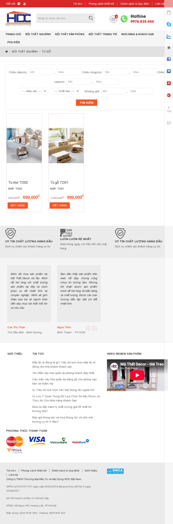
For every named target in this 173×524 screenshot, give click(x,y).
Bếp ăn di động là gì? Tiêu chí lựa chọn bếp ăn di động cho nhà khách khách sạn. (63, 364)
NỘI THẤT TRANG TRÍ (103, 34)
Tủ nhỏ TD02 (18, 182)
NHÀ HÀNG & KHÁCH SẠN (137, 34)
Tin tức (77, 3)
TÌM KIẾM (86, 102)
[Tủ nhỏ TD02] (24, 145)
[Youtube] (169, 86)
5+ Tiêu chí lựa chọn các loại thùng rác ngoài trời (63, 390)
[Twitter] (169, 74)
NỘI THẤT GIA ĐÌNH (38, 34)
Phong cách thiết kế (101, 3)
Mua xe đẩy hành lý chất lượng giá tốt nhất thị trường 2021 (61, 409)
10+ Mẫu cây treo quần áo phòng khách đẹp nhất (63, 373)
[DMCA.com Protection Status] (115, 471)
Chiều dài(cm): (18, 72)
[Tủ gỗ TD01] (66, 145)
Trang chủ (13, 34)
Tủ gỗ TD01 (59, 182)
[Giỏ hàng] (169, 16)
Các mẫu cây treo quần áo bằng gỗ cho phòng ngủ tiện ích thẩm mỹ (64, 381)
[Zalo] (169, 40)
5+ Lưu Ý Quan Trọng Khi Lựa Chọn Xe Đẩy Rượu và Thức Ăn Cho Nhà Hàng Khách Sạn (66, 398)
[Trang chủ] (6, 52)
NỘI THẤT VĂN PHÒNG (69, 34)
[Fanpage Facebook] (169, 62)
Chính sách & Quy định (134, 3)
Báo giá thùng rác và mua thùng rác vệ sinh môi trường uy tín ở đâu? (62, 419)
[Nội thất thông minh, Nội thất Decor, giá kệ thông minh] (18, 18)
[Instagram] (169, 51)
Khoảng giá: (92, 91)
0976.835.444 (142, 21)
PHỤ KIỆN (13, 42)
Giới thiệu (90, 470)
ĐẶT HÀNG (18, 205)
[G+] (169, 99)
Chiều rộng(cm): (92, 72)
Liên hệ (160, 3)
